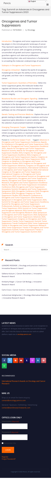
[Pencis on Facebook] (4, 360)
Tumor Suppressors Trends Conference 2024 (24, 222)
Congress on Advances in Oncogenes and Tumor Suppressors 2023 (24, 158)
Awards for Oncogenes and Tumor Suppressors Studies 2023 (23, 151)
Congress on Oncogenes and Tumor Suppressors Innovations (25, 166)
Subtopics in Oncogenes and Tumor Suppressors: (21, 65)
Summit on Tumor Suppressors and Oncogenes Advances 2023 (24, 209)
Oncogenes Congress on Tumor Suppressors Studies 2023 (21, 194)
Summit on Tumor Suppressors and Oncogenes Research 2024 (22, 211)
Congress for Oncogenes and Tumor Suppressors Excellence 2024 (24, 154)
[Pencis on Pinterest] (43, 360)
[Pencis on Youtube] (21, 360)
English (33, 1)
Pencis (7, 3)
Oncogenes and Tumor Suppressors (19, 23)
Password (10, 432)
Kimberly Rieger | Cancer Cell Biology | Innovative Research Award (22, 283)
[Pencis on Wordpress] (37, 360)
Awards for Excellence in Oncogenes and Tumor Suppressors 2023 (25, 143)
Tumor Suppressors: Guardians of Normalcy (19, 83)
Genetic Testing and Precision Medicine (17, 114)
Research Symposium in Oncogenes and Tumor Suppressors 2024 (24, 198)
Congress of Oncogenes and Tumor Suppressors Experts (21, 156)
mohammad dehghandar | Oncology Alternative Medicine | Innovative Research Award (25, 296)
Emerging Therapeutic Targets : (14, 127)
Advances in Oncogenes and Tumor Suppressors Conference (25, 141)
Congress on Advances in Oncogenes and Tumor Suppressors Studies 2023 (21, 162)
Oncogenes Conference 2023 (27, 191)
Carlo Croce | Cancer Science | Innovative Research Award (25, 290)
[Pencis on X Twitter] (9, 360)
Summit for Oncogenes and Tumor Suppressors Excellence (25, 202)
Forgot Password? (9, 459)
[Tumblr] (26, 360)
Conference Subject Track (20, 140)
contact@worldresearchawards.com (16, 408)
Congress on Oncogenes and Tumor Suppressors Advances (24, 164)
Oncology (31, 30)
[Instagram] (32, 360)
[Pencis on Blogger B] (15, 360)
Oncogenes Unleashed (11, 70)
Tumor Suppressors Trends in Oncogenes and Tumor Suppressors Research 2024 (25, 225)
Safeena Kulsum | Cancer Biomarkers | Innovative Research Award (22, 274)
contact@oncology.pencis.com (14, 400)
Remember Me (10, 443)
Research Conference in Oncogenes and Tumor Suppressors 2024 (22, 196)
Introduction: (7, 41)
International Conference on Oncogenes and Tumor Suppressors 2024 (25, 169)
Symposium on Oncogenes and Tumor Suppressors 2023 (24, 213)
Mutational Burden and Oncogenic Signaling (19, 98)
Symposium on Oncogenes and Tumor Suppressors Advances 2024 (24, 216)
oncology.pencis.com (24, 333)
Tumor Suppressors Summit (30, 221)
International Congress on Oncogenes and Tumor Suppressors (25, 171)
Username (10, 421)
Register (5, 457)
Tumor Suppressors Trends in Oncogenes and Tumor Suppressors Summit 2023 (22, 230)
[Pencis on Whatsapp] (4, 365)
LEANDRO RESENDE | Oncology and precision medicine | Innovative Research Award (24, 266)
